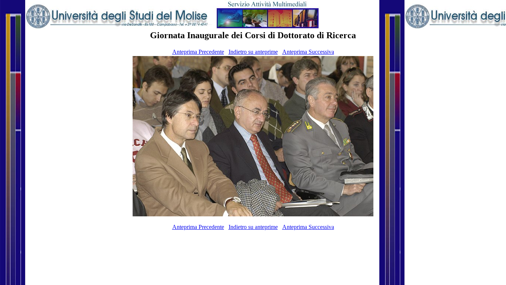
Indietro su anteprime (253, 52)
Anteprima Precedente (198, 52)
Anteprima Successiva (308, 52)
